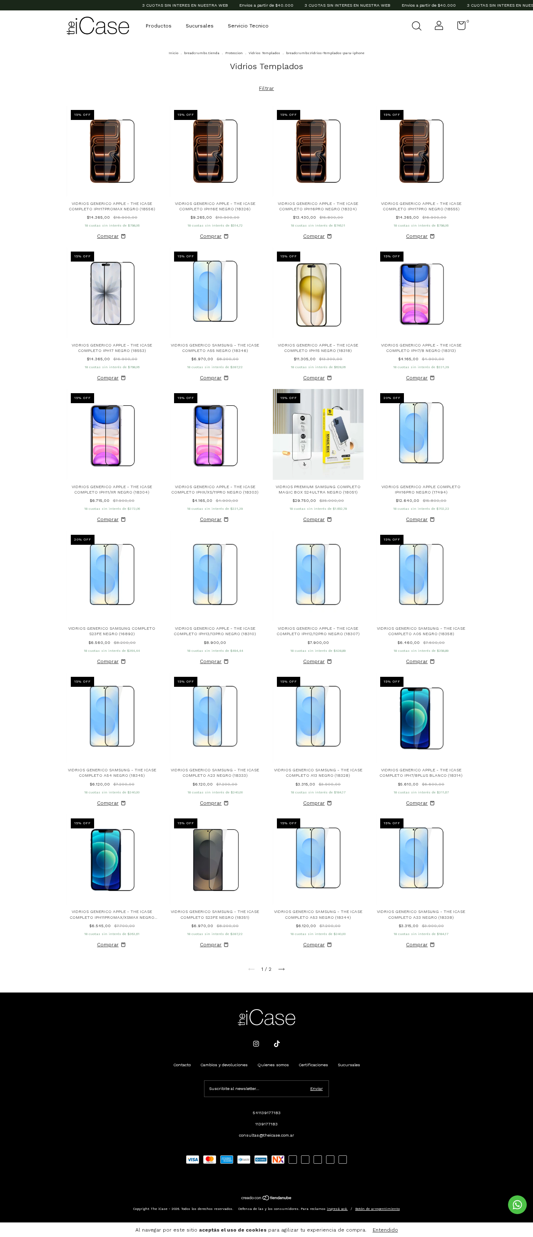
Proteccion (234, 53)
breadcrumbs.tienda (201, 53)
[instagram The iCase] (256, 1043)
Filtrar (266, 88)
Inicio (173, 53)
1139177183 (266, 1124)
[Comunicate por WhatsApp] (517, 1204)
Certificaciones (313, 1064)
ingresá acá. (337, 1209)
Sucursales (200, 26)
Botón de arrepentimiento (377, 1209)
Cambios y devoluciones (224, 1064)
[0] (458, 27)
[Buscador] (416, 26)
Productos (159, 26)
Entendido (385, 1230)
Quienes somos (273, 1064)
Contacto (182, 1064)
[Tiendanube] (267, 1199)
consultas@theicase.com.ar (266, 1135)
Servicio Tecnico (248, 26)
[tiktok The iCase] (277, 1043)
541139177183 (267, 1112)
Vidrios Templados (264, 53)
